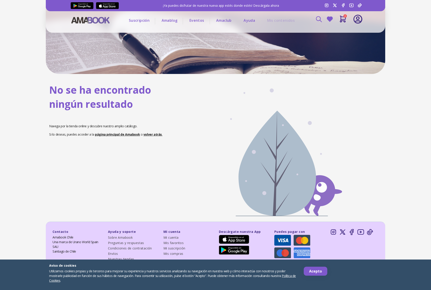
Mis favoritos (173, 243)
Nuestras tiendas (121, 259)
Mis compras (173, 253)
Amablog (170, 20)
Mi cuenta (171, 237)
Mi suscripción (174, 248)
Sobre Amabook (120, 237)
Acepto (315, 271)
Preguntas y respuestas (126, 243)
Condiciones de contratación (130, 248)
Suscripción (139, 20)
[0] (343, 20)
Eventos (196, 20)
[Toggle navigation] (339, 31)
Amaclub (224, 20)
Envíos (113, 253)
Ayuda (249, 20)
